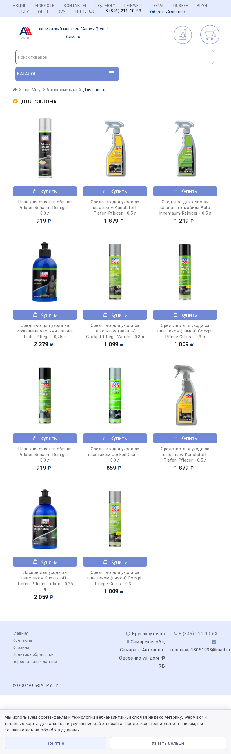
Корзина (21, 647)
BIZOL (202, 5)
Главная (21, 633)
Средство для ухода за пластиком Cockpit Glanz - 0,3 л (115, 454)
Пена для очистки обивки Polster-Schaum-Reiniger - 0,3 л (45, 207)
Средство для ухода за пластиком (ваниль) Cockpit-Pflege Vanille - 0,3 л (115, 331)
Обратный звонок (167, 12)
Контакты (75, 5)
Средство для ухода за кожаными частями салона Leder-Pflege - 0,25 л (45, 331)
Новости (45, 5)
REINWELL (133, 5)
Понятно (55, 743)
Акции (20, 5)
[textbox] (115, 57)
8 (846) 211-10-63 (123, 11)
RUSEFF (180, 5)
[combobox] (114, 57)
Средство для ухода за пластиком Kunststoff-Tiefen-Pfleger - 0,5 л (115, 207)
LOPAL (158, 5)
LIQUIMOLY (105, 5)
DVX (62, 12)
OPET (43, 12)
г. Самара (71, 33)
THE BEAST (86, 12)
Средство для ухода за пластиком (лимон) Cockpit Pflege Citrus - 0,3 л (185, 331)
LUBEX (23, 12)
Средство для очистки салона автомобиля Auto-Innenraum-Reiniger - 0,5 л (185, 207)
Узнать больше (168, 743)
